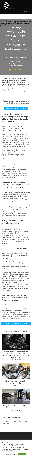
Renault (17, 102)
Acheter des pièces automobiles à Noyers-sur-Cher (16, 382)
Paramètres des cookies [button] (10, 454)
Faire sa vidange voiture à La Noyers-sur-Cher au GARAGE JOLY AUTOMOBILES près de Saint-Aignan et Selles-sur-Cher (16, 354)
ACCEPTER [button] (22, 454)
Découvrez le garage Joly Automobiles (16, 323)
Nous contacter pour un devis (16, 108)
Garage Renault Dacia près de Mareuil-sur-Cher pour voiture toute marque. (16, 407)
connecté (16, 421)
